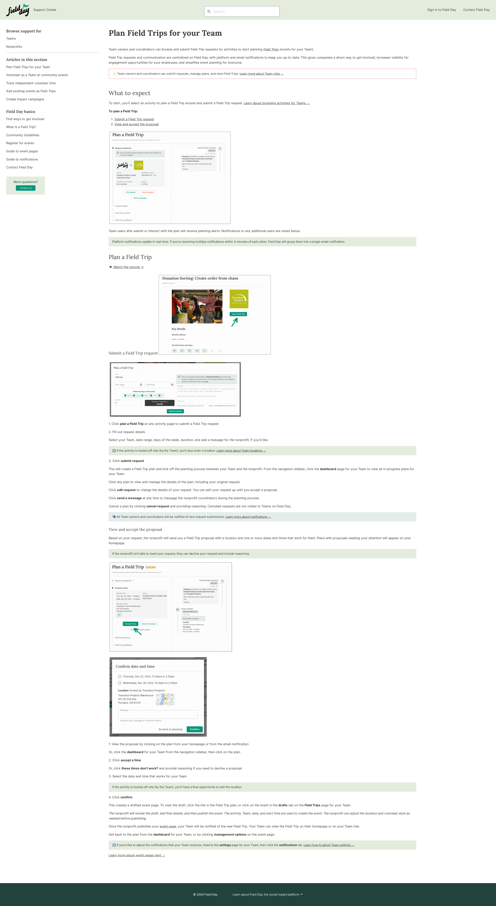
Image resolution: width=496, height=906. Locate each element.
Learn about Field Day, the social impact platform (266, 894)
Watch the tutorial (128, 267)
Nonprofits (14, 47)
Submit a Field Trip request (134, 119)
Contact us (26, 187)
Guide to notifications (22, 159)
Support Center (44, 10)
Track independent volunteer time (31, 83)
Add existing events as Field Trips (31, 91)
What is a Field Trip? (21, 127)
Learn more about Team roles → (262, 73)
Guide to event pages (22, 151)
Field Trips (271, 49)
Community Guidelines (22, 135)
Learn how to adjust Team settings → (329, 845)
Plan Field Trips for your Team (28, 67)
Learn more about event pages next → (137, 855)
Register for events (20, 143)
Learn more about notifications (248, 517)
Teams (11, 38)
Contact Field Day (476, 10)
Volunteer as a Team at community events (37, 75)
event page (168, 826)
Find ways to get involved (25, 119)
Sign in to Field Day (442, 10)
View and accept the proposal (137, 124)
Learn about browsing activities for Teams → (277, 103)
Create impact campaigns (25, 99)
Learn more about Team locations (241, 450)
